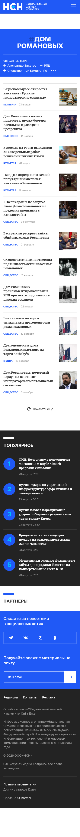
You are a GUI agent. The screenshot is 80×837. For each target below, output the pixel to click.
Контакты (30, 697)
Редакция (10, 697)
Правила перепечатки (19, 784)
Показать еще (43, 409)
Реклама (48, 697)
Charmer (25, 798)
